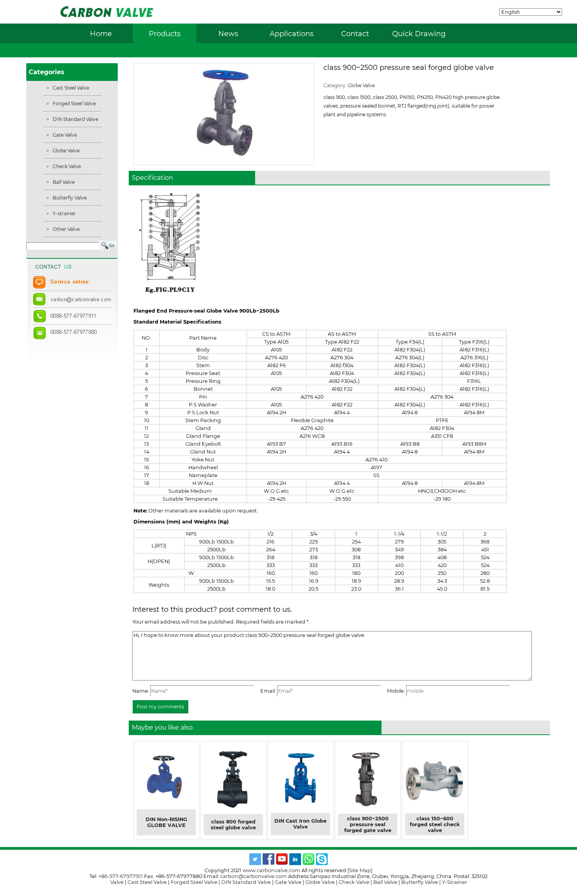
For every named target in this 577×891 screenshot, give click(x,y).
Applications (292, 33)
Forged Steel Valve (73, 103)
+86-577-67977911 (121, 876)
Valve (117, 882)
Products (165, 33)
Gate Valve (64, 135)
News (228, 33)
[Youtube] (282, 863)
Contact (355, 33)
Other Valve (65, 229)
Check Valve (66, 166)
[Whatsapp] (308, 863)
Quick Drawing (419, 33)
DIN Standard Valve (74, 119)
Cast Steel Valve (70, 88)
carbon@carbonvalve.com (253, 876)
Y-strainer (63, 213)
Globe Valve (65, 151)
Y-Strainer (454, 882)
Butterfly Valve (69, 198)
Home (101, 33)
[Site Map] (359, 870)
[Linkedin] (295, 863)
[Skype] (322, 863)
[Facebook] (268, 863)
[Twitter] (255, 863)
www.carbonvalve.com (271, 870)
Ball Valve (63, 182)
